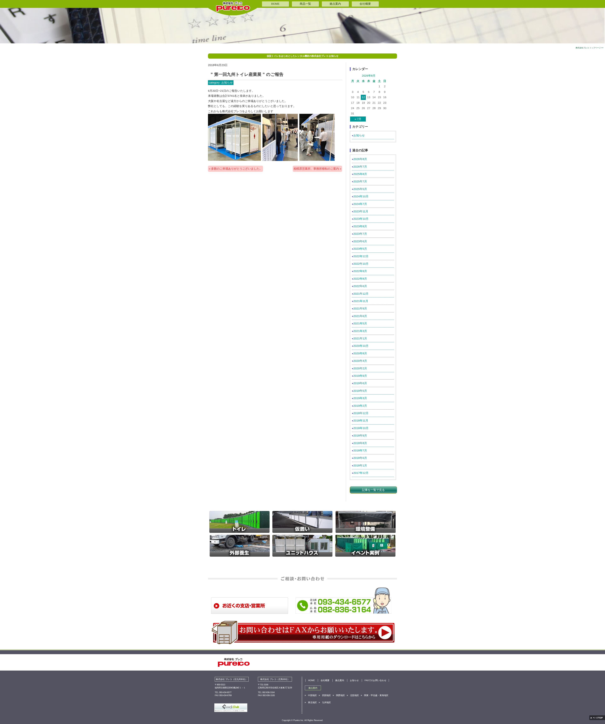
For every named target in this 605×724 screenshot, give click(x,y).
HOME (275, 3)
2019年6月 (360, 383)
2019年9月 (360, 375)
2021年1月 (360, 338)
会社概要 (365, 3)
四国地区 (326, 695)
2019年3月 (360, 398)
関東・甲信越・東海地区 (376, 695)
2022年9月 (360, 271)
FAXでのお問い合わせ (375, 680)
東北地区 (312, 702)
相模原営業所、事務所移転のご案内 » (317, 168)
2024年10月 (361, 196)
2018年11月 (360, 420)
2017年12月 (361, 472)
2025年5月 (360, 189)
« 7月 (358, 119)
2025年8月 (360, 174)
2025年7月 (360, 181)
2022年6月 (360, 286)
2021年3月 (360, 331)
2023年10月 (361, 218)
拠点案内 (335, 3)
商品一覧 (305, 3)
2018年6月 (360, 457)
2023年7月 (360, 233)
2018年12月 (361, 413)
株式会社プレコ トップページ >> (589, 48)
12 (363, 97)
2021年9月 (360, 308)
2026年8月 (360, 159)
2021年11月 (360, 301)
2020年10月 (361, 345)
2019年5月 (360, 390)
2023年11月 (360, 211)
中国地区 (312, 695)
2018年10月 (361, 428)
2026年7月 (360, 166)
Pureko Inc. (298, 720)
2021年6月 (360, 316)
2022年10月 (361, 263)
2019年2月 (360, 405)
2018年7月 (360, 450)
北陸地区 (354, 695)
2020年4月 (360, 360)
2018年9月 (360, 435)
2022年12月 (361, 256)
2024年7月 (360, 204)
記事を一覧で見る (373, 489)
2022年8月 (360, 278)
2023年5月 (360, 248)
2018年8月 (360, 443)
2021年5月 (360, 323)
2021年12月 (361, 293)
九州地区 (326, 702)
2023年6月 (360, 241)
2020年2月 (360, 368)
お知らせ (227, 82)
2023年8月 (360, 226)
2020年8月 (360, 353)
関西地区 (340, 695)
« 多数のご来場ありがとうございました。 (235, 168)
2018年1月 (360, 465)
